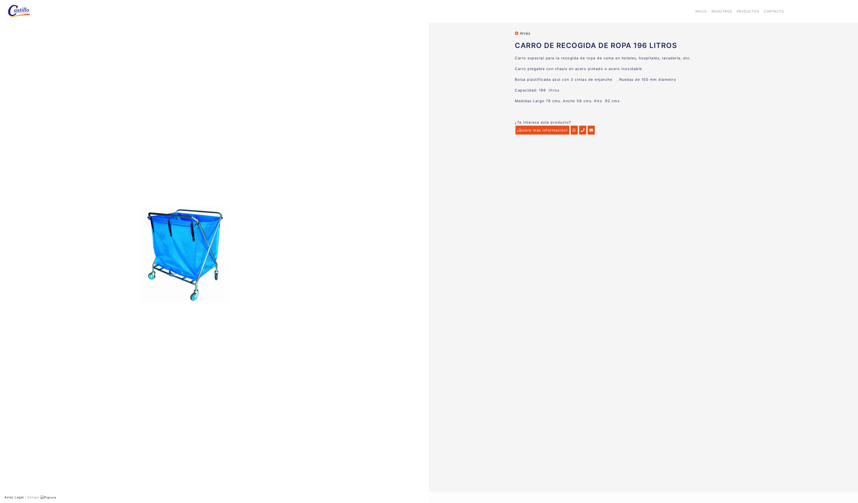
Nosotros (722, 11)
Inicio (701, 11)
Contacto (774, 11)
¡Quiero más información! (542, 130)
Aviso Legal (14, 497)
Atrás (524, 33)
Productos (748, 11)
